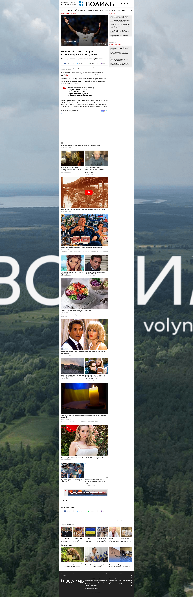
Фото (118, 10)
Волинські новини (65, 13)
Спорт (114, 10)
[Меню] (61, 10)
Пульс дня (71, 10)
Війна (77, 10)
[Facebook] (119, 4)
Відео (123, 10)
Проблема (91, 10)
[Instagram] (125, 4)
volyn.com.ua (102, 573)
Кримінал (107, 10)
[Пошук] (131, 10)
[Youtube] (130, 4)
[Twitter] (122, 4)
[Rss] (132, 588)
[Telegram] (128, 4)
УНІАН (67, 75)
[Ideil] (96, 592)
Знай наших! (99, 10)
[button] (73, 2)
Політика (83, 10)
